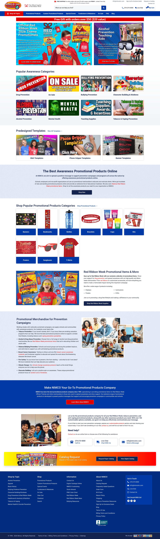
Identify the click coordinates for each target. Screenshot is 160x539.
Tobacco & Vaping (14, 501)
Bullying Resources (73, 501)
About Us (99, 480)
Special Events (42, 486)
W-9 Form (99, 492)
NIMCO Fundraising (73, 486)
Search (39, 501)
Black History (12, 486)
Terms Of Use (100, 510)
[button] (127, 8)
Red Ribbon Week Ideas (74, 498)
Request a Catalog (149, 1)
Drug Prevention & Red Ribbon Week (19, 495)
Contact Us (151, 3)
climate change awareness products (44, 365)
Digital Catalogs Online (74, 483)
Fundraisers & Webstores (45, 489)
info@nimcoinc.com (118, 1)
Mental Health (54, 119)
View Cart (40, 495)
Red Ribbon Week (72, 495)
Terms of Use (42, 536)
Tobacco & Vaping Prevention (125, 119)
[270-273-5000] (71, 442)
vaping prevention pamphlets (51, 336)
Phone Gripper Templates (80, 158)
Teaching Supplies (88, 119)
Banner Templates (123, 158)
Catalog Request (101, 483)
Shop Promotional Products (86, 206)
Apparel (10, 483)
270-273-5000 (80, 441)
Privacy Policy (100, 516)
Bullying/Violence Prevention (17, 489)
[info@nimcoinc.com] (123, 442)
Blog (97, 507)
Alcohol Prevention (24, 119)
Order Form (99, 489)
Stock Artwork (71, 489)
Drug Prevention (22, 95)
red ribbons (104, 280)
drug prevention (100, 278)
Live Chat (104, 441)
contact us (105, 425)
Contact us (71, 434)
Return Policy (100, 495)
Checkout (40, 498)
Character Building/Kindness (17, 492)
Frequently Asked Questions (105, 486)
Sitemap (83, 536)
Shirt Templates (36, 158)
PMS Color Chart (72, 492)
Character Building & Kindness (125, 95)
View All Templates (54, 131)
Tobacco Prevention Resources (106, 501)
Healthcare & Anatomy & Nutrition (19, 498)
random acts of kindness (39, 373)
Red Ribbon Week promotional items (44, 341)
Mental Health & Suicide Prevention (19, 504)
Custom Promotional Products (47, 483)
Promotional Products (44, 480)
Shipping (99, 498)
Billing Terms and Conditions (105, 513)
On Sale (52, 95)
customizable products (116, 423)
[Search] (103, 8)
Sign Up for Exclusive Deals (134, 1)
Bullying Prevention (89, 95)
